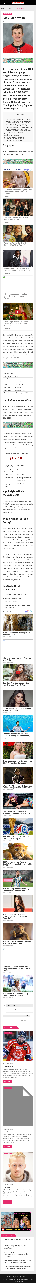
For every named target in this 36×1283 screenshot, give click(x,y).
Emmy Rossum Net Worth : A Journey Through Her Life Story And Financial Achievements (16, 1246)
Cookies (25, 1276)
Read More (7, 1081)
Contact (14, 1276)
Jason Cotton (7, 1132)
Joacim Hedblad (8, 1066)
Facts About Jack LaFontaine (13, 140)
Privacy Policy (18, 1278)
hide (23, 114)
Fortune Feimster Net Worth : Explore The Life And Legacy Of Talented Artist (17, 1267)
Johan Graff (7, 1187)
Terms (20, 1276)
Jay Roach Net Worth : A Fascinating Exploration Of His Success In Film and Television (16, 1254)
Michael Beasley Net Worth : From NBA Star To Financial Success (18, 1240)
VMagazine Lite (18, 1281)
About (9, 1276)
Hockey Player (8, 13)
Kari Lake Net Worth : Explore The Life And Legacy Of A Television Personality (17, 1261)
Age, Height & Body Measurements (15, 137)
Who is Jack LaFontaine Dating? (14, 138)
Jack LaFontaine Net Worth (12, 135)
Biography (7, 134)
